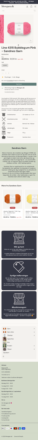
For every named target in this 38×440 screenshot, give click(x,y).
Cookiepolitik (5, 418)
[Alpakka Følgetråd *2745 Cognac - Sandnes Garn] (12, 204)
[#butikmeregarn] (19, 299)
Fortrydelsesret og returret (9, 413)
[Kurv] (31, 6)
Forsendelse (10, 80)
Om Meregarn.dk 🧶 (7, 403)
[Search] (34, 10)
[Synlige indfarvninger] (19, 267)
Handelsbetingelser (7, 411)
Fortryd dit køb (5, 420)
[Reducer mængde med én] (3, 73)
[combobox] (19, 10)
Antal (3, 70)
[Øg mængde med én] (8, 73)
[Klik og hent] (19, 238)
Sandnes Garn (15, 186)
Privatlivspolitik (6, 416)
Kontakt (4, 405)
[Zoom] (30, 40)
